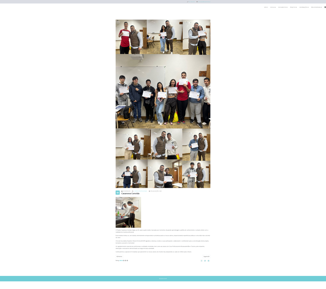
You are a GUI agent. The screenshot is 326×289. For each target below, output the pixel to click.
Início (266, 7)
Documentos (282, 7)
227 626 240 (192, 1)
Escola (272, 7)
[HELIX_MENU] (325, 7)
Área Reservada (316, 7)
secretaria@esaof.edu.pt (204, 1)
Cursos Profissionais (140, 191)
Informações (303, 7)
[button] (118, 103)
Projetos (293, 7)
